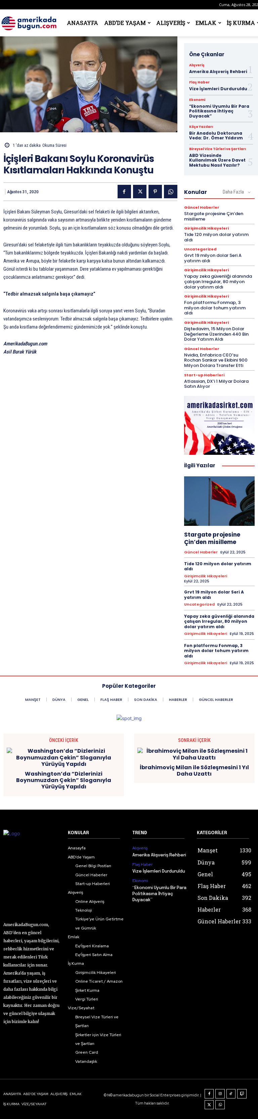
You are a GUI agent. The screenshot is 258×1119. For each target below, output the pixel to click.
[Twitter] (139, 191)
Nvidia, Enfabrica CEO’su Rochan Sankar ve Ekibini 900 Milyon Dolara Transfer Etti (216, 360)
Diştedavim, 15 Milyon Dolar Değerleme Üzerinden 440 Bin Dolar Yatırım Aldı (216, 334)
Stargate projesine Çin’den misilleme (213, 216)
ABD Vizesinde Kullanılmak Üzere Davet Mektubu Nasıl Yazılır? (217, 160)
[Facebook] (124, 191)
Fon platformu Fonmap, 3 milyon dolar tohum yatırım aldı (215, 307)
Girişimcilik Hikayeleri (206, 228)
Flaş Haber (199, 82)
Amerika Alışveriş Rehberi (218, 71)
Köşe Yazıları (201, 127)
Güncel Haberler (201, 207)
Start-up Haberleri (204, 375)
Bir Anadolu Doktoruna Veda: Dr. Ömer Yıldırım (216, 135)
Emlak (206, 22)
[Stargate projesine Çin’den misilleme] (219, 501)
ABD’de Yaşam (125, 22)
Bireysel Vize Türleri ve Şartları (217, 149)
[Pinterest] (155, 191)
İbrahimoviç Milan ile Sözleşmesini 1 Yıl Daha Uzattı (194, 770)
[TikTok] (231, 1093)
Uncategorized (200, 249)
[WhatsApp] (170, 191)
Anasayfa (82, 22)
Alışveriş (170, 22)
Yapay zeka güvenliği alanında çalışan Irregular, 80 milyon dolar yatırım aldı (218, 281)
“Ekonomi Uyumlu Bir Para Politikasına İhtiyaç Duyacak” (219, 111)
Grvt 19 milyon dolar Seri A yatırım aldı (213, 258)
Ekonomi (197, 100)
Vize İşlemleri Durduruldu (218, 89)
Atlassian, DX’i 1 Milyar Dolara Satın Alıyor (216, 384)
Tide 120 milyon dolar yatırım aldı (216, 237)
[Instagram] (220, 1093)
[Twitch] (242, 1093)
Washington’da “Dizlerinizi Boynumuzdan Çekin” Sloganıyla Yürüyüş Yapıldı (63, 780)
